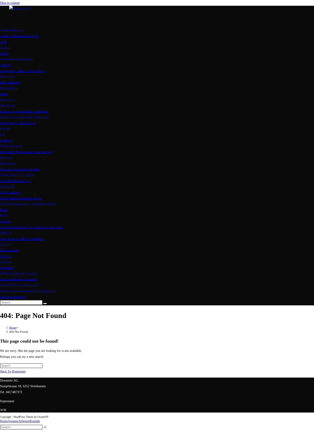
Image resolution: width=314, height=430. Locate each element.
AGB (3, 42)
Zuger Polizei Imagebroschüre (19, 285)
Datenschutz (8, 76)
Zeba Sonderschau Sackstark (18, 279)
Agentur (5, 47)
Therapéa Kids (9, 250)
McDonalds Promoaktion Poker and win (26, 152)
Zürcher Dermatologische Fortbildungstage (28, 291)
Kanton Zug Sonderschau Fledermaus (24, 111)
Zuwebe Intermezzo (13, 296)
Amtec (4, 53)
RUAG (4, 215)
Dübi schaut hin (10, 82)
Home (4, 94)
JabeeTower (7, 105)
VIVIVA (5, 256)
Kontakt (5, 128)
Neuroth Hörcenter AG (15, 181)
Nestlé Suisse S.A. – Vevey (17, 175)
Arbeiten (5, 65)
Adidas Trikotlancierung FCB (19, 36)
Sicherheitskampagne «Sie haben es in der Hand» (32, 227)
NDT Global (8, 163)
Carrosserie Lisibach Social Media (22, 71)
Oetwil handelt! (10, 192)
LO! (3, 134)
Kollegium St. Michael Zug (18, 123)
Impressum (7, 99)
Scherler (5, 221)
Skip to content (10, 3)
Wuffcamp (7, 267)
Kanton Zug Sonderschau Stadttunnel (24, 117)
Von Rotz (6, 262)
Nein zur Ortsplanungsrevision (20, 169)
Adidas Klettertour (12, 30)
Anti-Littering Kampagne (16, 59)
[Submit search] (45, 303)
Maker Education (11, 146)
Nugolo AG (7, 186)
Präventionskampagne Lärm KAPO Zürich (28, 204)
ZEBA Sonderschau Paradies (18, 273)
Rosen (4, 210)
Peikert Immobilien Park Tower (20, 198)
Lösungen (6, 140)
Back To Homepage (13, 371)
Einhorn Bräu (9, 88)
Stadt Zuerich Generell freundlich (22, 239)
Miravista (6, 157)
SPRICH (5, 233)
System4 (5, 244)
